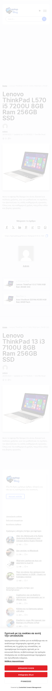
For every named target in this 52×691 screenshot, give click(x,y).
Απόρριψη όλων (26, 674)
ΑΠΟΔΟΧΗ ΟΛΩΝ (26, 668)
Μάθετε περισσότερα (14, 661)
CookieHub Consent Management (30, 687)
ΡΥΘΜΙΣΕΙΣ (26, 681)
